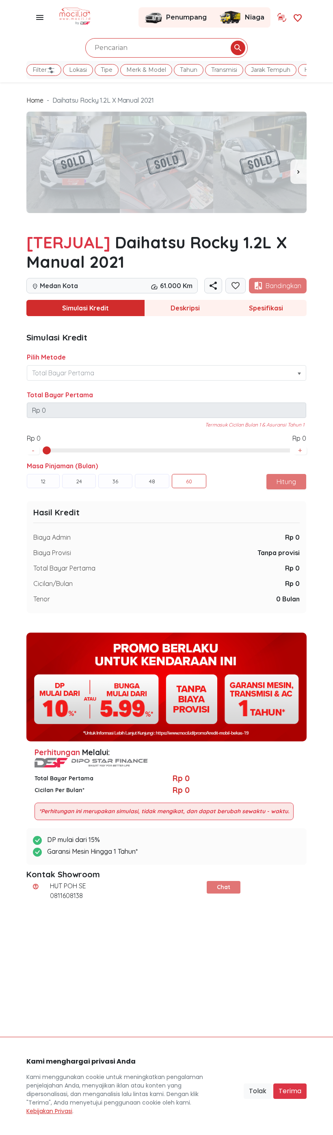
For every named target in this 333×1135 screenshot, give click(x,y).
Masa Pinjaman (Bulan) (62, 466)
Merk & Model (146, 69)
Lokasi (78, 69)
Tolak (257, 1091)
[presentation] (298, 171)
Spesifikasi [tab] (266, 308)
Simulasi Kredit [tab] (85, 308)
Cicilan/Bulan (53, 583)
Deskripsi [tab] (185, 308)
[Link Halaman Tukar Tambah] (282, 17)
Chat (223, 887)
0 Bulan (288, 599)
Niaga (254, 17)
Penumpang (186, 17)
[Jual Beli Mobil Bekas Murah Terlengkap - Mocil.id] (75, 15)
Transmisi (224, 69)
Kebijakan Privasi (49, 1111)
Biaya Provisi (52, 553)
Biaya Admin (52, 537)
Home (34, 100)
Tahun (188, 69)
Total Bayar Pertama (60, 395)
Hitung (286, 482)
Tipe (106, 69)
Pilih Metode (46, 357)
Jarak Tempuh (270, 69)
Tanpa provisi (278, 553)
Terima (290, 1091)
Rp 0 (292, 537)
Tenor (41, 599)
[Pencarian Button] (238, 48)
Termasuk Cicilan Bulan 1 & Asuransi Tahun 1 (254, 425)
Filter (39, 69)
